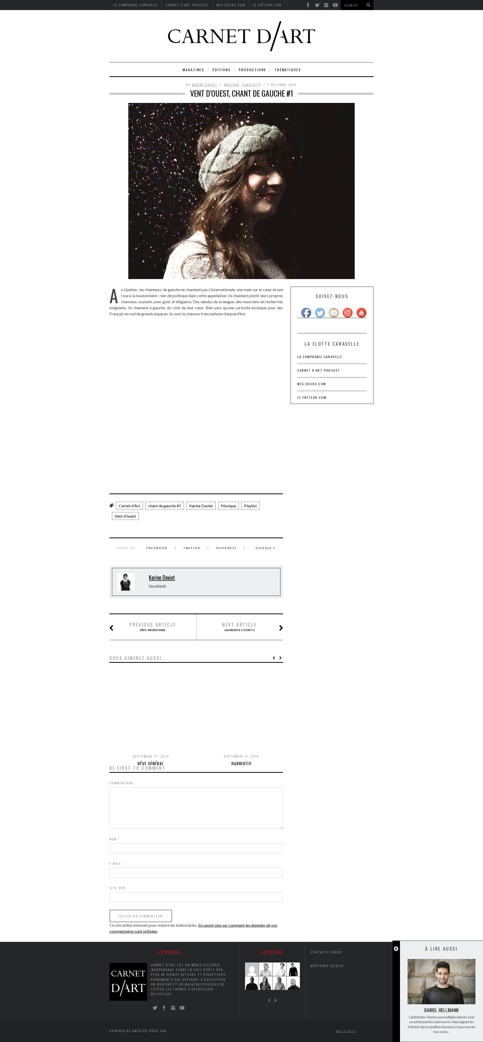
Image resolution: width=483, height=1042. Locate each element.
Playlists (252, 85)
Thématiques (287, 69)
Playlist (250, 505)
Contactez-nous (326, 952)
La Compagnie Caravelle (319, 357)
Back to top (344, 1031)
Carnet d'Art (129, 505)
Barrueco (241, 763)
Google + (265, 548)
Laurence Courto (239, 627)
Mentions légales (327, 965)
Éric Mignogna (153, 627)
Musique (232, 85)
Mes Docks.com (311, 384)
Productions (252, 69)
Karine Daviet (205, 85)
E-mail (116, 863)
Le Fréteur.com (311, 397)
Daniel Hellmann (441, 1010)
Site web (117, 888)
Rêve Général (151, 763)
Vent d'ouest (125, 516)
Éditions (221, 69)
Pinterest (226, 548)
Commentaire (121, 783)
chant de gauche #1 (164, 505)
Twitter (191, 548)
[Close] (396, 949)
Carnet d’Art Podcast (318, 370)
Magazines (193, 69)
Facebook (157, 548)
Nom (114, 839)
